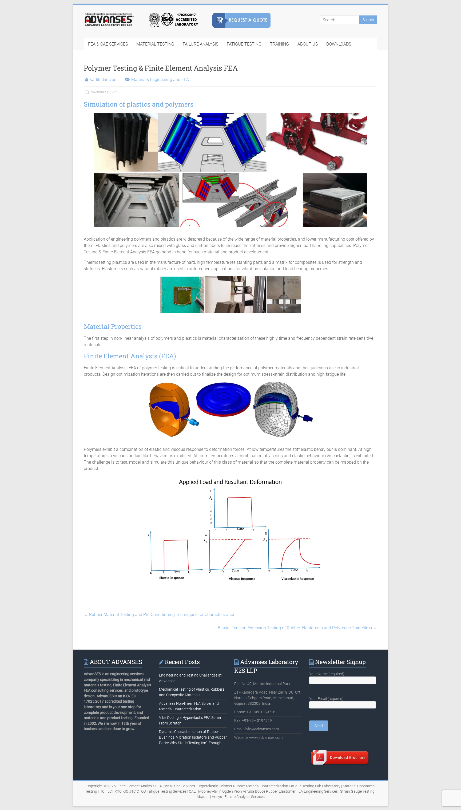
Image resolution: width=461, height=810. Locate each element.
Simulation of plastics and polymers (138, 104)
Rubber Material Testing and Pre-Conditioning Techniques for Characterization (160, 614)
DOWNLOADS (338, 44)
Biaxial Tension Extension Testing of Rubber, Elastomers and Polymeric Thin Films (297, 627)
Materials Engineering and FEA (160, 79)
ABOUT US (307, 44)
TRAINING (279, 44)
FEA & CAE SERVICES (108, 44)
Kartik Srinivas (102, 79)
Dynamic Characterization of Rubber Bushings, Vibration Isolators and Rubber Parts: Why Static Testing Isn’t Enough (193, 737)
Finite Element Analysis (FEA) (130, 356)
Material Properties (113, 326)
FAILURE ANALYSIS (200, 44)
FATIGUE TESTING (244, 44)
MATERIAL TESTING (155, 44)
